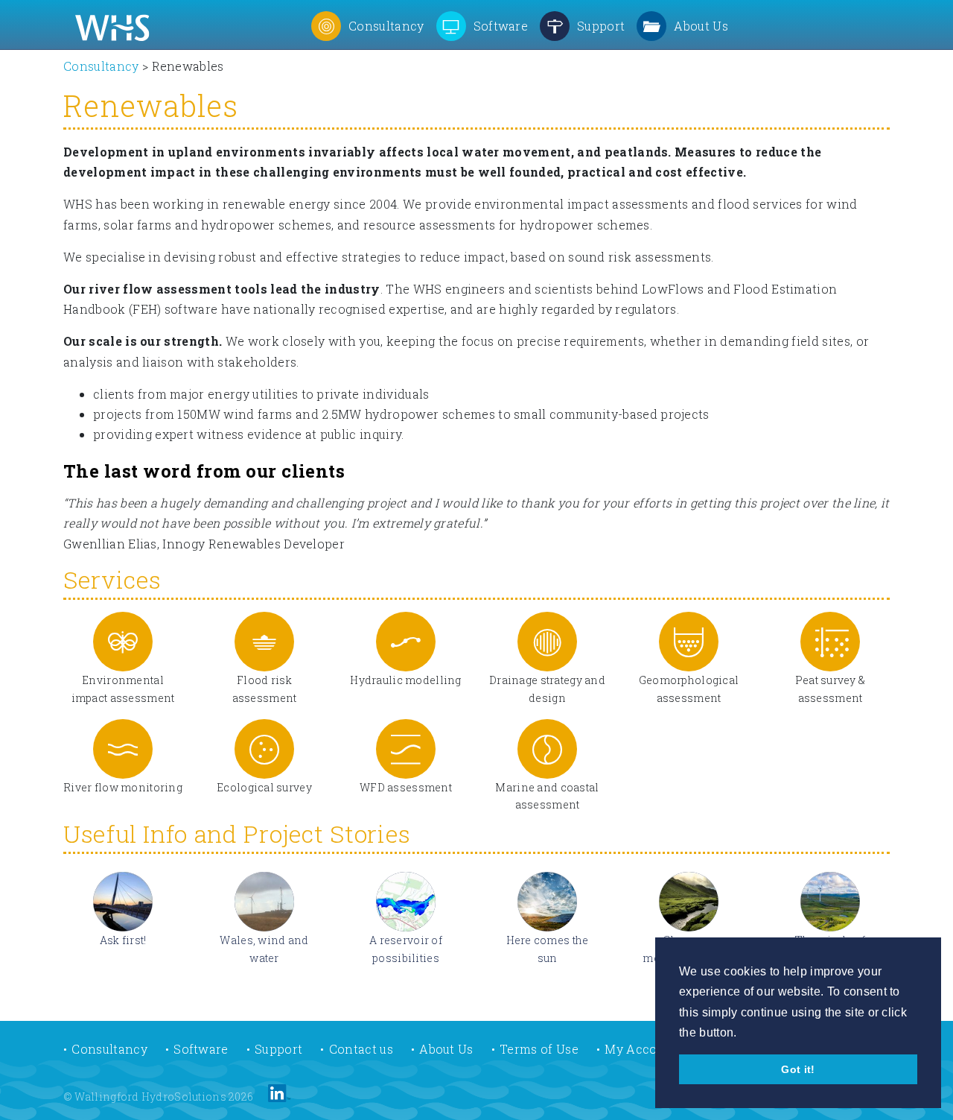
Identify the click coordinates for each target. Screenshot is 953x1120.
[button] (367, 24)
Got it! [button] (798, 1069)
